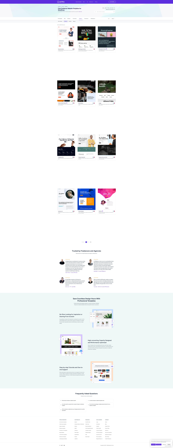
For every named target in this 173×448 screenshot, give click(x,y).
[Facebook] (59, 445)
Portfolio (70, 21)
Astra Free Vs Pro (99, 434)
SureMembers (77, 434)
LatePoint (76, 438)
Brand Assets (87, 436)
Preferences (164, 444)
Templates (59, 6)
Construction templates (63, 434)
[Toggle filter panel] (114, 11)
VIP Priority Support (99, 432)
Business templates (62, 428)
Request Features (99, 438)
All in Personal (60, 21)
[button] (93, 2)
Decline (169, 444)
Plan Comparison (99, 436)
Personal (63, 6)
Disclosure (106, 430)
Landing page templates (63, 438)
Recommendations (88, 426)
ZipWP (76, 428)
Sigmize (76, 426)
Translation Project (88, 430)
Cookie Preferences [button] (108, 438)
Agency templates (62, 426)
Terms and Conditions (108, 432)
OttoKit (76, 436)
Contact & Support (99, 430)
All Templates (60, 18)
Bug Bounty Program (108, 434)
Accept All (153, 444)
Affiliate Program (88, 432)
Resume (74, 21)
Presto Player (77, 432)
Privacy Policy (107, 428)
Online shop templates (62, 424)
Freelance (65, 21)
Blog (64, 18)
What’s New (87, 424)
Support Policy (107, 426)
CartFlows (76, 430)
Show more (80, 11)
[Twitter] (61, 445)
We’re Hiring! (107, 436)
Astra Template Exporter (89, 428)
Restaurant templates (62, 436)
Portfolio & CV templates (63, 430)
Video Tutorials (98, 428)
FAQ (86, 434)
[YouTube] (64, 445)
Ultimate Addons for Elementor (79, 424)
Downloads (98, 424)
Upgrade (97, 426)
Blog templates (61, 432)
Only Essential (159, 444)
